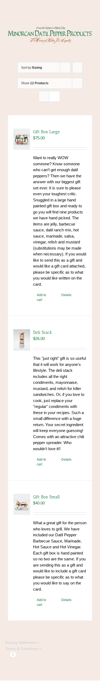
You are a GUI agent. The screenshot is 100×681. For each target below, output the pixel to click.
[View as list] (54, 96)
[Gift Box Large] (21, 139)
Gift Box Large (46, 131)
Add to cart (41, 297)
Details (66, 295)
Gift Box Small (46, 496)
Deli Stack (42, 332)
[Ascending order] (77, 67)
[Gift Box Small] (21, 504)
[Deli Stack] (21, 339)
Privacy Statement (20, 642)
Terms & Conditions (21, 648)
